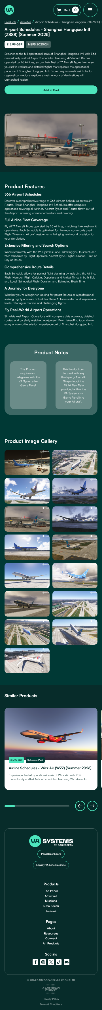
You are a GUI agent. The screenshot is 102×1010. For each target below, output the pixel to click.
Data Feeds (51, 905)
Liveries (51, 911)
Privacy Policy (51, 999)
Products (10, 22)
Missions (51, 900)
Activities (25, 22)
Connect (51, 938)
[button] (67, 10)
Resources (51, 933)
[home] (9, 10)
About (51, 928)
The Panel (51, 890)
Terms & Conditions (51, 1004)
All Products (51, 943)
